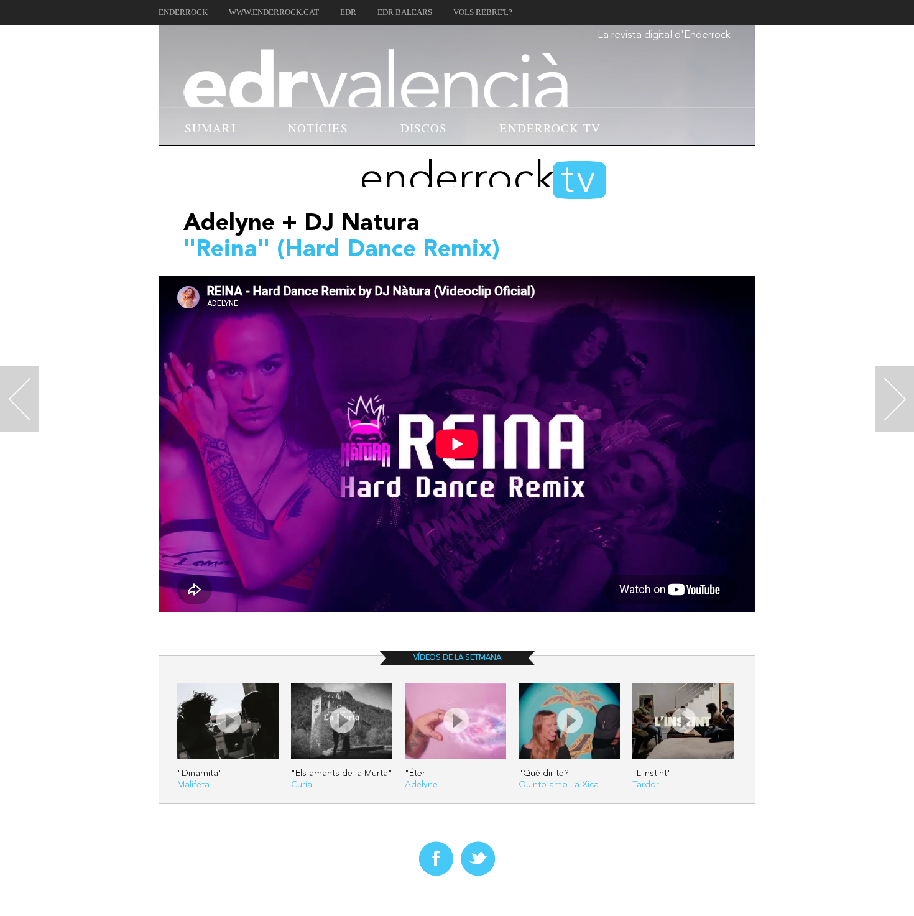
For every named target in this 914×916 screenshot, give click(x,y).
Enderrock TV (549, 128)
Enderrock (183, 12)
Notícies (318, 128)
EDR (348, 12)
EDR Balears (404, 12)
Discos (424, 128)
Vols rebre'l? (482, 12)
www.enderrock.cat (274, 12)
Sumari (210, 128)
